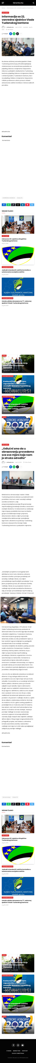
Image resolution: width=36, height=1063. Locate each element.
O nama (8, 1051)
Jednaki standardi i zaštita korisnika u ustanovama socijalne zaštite (16, 271)
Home (3, 8)
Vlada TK (19, 198)
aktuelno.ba (10, 27)
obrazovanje (6, 797)
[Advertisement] (18, 108)
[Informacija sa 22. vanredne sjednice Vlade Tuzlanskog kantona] (18, 47)
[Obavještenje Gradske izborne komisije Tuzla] (18, 425)
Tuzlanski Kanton (8, 376)
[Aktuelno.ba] (18, 3)
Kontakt (25, 1051)
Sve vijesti (5, 12)
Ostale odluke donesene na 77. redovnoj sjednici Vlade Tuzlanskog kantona (16, 302)
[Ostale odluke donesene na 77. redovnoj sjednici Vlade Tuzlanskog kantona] (18, 287)
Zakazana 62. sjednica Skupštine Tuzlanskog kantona (14, 240)
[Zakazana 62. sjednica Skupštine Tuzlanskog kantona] (18, 224)
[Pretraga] (33, 3)
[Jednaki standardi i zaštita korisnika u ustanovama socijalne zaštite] (18, 256)
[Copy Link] (17, 33)
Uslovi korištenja (18, 1053)
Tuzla (4, 355)
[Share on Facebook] (10, 33)
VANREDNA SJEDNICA (9, 198)
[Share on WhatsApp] (14, 33)
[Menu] (3, 3)
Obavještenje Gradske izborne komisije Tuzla (17, 428)
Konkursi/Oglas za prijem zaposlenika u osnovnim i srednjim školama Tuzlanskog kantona (16, 384)
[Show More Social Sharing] (20, 33)
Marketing (16, 1051)
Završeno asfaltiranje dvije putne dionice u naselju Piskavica (15, 365)
